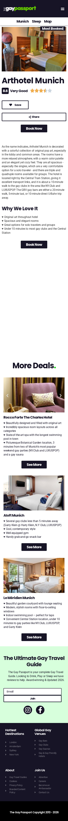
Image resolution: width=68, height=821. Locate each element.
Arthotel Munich (33, 80)
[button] (62, 9)
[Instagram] (28, 710)
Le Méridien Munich (19, 597)
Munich (23, 21)
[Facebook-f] (40, 710)
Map (48, 21)
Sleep (36, 21)
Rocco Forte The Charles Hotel (27, 417)
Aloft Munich (13, 515)
